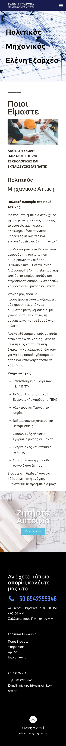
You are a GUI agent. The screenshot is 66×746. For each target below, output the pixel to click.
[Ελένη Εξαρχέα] (21, 5)
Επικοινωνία (17, 657)
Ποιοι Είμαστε (18, 641)
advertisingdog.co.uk (33, 733)
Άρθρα (12, 652)
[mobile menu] (61, 5)
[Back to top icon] (33, 719)
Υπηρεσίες (16, 647)
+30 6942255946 (36, 598)
